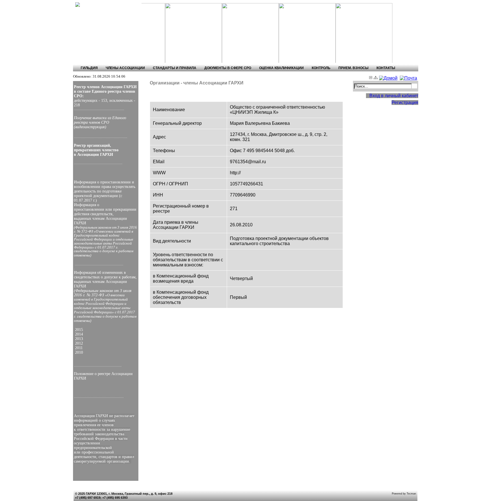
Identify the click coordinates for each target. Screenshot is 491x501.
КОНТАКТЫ (385, 68)
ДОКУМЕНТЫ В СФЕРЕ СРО (227, 68)
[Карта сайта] (376, 78)
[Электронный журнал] (371, 78)
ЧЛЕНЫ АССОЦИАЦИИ (125, 68)
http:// (235, 172)
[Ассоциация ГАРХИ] (98, 4)
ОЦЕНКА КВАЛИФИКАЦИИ (281, 68)
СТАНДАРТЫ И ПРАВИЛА (174, 68)
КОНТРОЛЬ (321, 68)
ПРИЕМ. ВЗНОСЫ (353, 68)
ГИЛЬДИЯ (89, 68)
